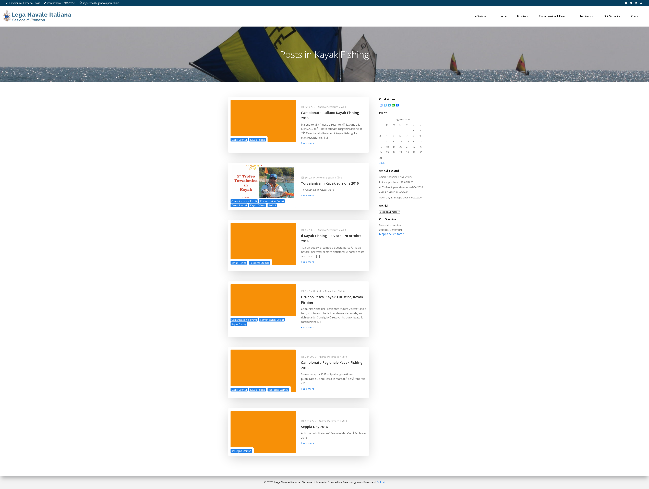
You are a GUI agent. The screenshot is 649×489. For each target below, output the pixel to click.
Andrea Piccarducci (328, 107)
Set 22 (308, 107)
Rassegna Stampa (259, 262)
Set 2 (307, 177)
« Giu (382, 163)
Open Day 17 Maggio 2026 (393, 197)
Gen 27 (309, 421)
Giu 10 (308, 230)
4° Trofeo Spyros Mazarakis (394, 187)
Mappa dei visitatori (391, 234)
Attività (521, 16)
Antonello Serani (325, 177)
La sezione (480, 16)
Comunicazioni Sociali (272, 201)
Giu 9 (307, 291)
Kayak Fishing (257, 139)
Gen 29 (309, 356)
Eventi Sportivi (239, 139)
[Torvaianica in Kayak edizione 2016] (263, 186)
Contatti (636, 16)
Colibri (381, 482)
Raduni (272, 205)
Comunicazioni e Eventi (553, 16)
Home (503, 16)
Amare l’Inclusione (389, 176)
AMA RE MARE (387, 192)
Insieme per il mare (389, 182)
